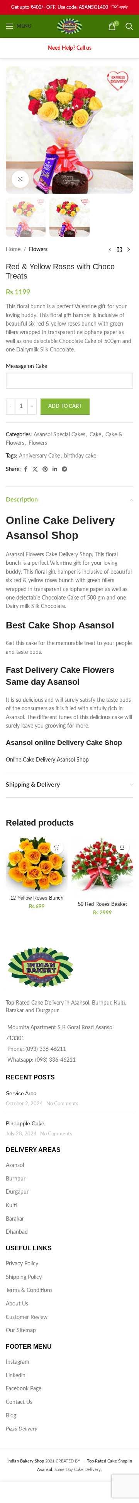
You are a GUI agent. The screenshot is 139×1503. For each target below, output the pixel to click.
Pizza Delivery (21, 1429)
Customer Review (26, 1317)
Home (13, 249)
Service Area (21, 1093)
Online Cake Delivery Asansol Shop (47, 760)
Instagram (17, 1362)
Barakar (15, 1219)
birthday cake (80, 456)
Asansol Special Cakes (59, 434)
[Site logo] (69, 26)
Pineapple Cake (25, 1123)
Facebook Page (23, 1389)
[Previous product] (110, 249)
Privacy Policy (22, 1264)
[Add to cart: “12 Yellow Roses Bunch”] (57, 847)
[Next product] (128, 249)
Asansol (15, 1165)
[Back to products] (119, 249)
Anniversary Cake (39, 456)
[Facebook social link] (25, 469)
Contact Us (19, 1402)
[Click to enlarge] (20, 179)
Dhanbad (17, 1232)
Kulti (11, 1205)
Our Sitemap (21, 1330)
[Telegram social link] (64, 469)
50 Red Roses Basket (102, 904)
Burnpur (15, 1179)
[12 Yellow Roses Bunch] (37, 864)
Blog (11, 1416)
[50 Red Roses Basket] (102, 867)
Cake (95, 434)
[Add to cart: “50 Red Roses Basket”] (122, 847)
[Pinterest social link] (45, 469)
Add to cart (65, 406)
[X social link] (35, 469)
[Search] (129, 26)
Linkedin (15, 1375)
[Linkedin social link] (54, 469)
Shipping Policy (24, 1277)
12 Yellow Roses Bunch (36, 898)
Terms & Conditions (29, 1290)
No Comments (62, 1103)
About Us (17, 1304)
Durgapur (17, 1192)
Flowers (38, 249)
